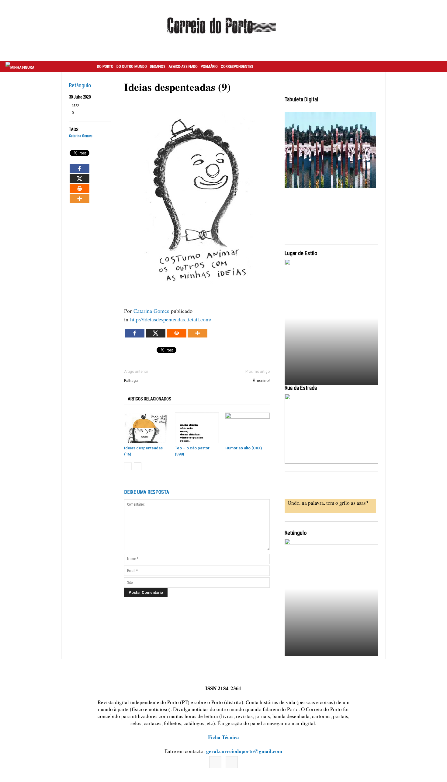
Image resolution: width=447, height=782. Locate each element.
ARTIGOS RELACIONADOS (149, 398)
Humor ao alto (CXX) (243, 448)
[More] (79, 198)
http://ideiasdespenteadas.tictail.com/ (170, 319)
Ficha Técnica (223, 737)
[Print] (79, 188)
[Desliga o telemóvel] (331, 316)
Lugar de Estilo (301, 253)
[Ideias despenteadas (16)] (146, 428)
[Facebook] (79, 168)
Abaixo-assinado (183, 66)
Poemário (209, 66)
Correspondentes (237, 66)
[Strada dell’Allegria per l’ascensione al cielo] (331, 429)
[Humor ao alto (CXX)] (247, 428)
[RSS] (232, 762)
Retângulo (80, 85)
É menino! (261, 380)
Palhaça (131, 380)
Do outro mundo (131, 66)
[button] (435, 66)
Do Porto (105, 66)
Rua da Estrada (301, 387)
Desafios (157, 66)
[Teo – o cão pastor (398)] (197, 428)
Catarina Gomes (80, 136)
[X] (79, 178)
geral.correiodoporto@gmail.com (244, 751)
